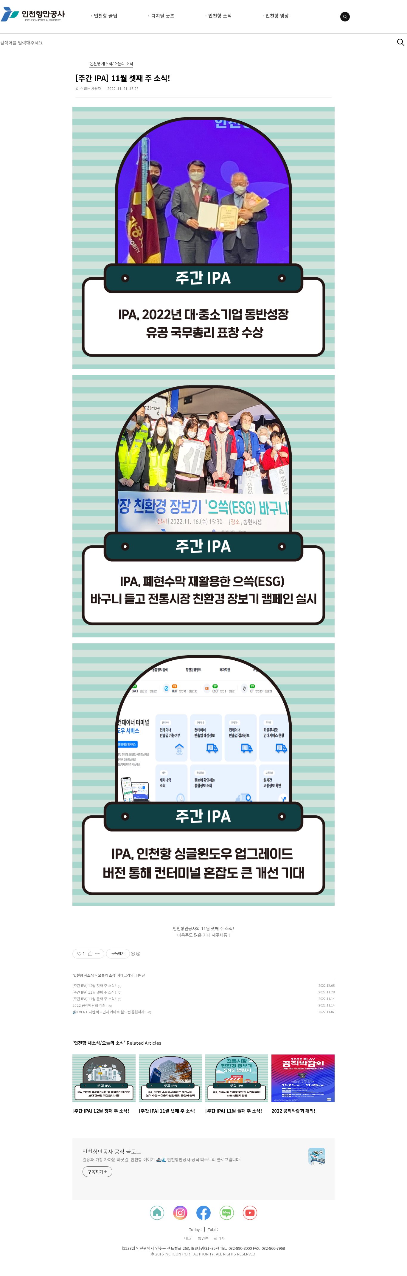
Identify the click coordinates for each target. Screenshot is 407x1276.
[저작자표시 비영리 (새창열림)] (135, 953)
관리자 (219, 1238)
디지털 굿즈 (163, 15)
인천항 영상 (277, 15)
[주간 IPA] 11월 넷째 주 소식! (94, 992)
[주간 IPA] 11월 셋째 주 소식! (122, 77)
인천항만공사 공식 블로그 (112, 1151)
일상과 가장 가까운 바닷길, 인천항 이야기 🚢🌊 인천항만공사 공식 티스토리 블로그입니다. (162, 1159)
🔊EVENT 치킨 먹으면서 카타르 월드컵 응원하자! (109, 1011)
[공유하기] (90, 953)
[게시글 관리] (97, 953)
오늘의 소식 (106, 975)
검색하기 (401, 42)
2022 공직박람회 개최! (89, 1005)
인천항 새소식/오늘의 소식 (111, 64)
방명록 (203, 1238)
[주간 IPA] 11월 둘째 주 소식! (94, 998)
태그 (188, 1238)
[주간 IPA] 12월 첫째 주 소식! (94, 985)
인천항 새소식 (83, 975)
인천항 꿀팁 (105, 15)
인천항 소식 (220, 15)
